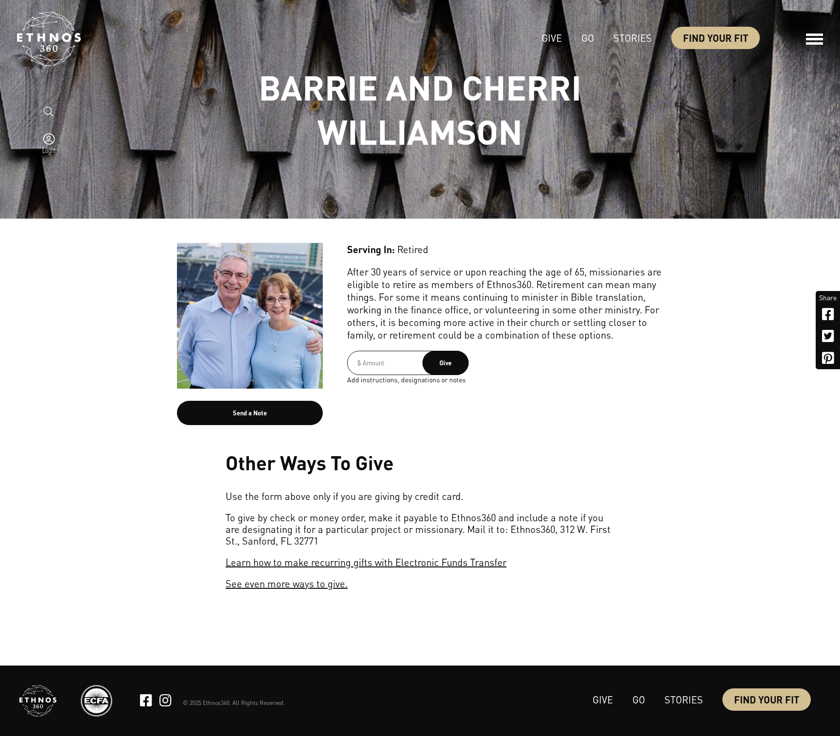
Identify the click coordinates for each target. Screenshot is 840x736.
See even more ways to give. (287, 583)
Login (48, 149)
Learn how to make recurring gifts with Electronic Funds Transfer (366, 562)
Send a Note (250, 413)
